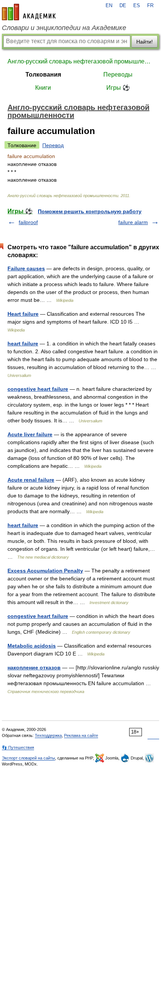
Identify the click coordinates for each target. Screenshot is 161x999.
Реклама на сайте (81, 735)
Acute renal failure (30, 480)
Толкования (43, 74)
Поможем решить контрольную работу (90, 211)
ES (136, 5)
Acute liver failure (29, 434)
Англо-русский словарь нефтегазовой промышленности (80, 61)
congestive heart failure (37, 389)
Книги (43, 87)
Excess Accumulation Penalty (45, 571)
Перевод (53, 145)
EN (109, 5)
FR (150, 5)
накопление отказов (34, 667)
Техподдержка (48, 735)
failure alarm (133, 222)
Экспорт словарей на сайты (28, 758)
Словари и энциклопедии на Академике (64, 28)
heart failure (22, 344)
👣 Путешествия (18, 747)
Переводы (118, 74)
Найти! (144, 42)
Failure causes (26, 268)
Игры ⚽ (118, 87)
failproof (28, 222)
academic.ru (29, 12)
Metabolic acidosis (31, 646)
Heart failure (23, 314)
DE (122, 5)
